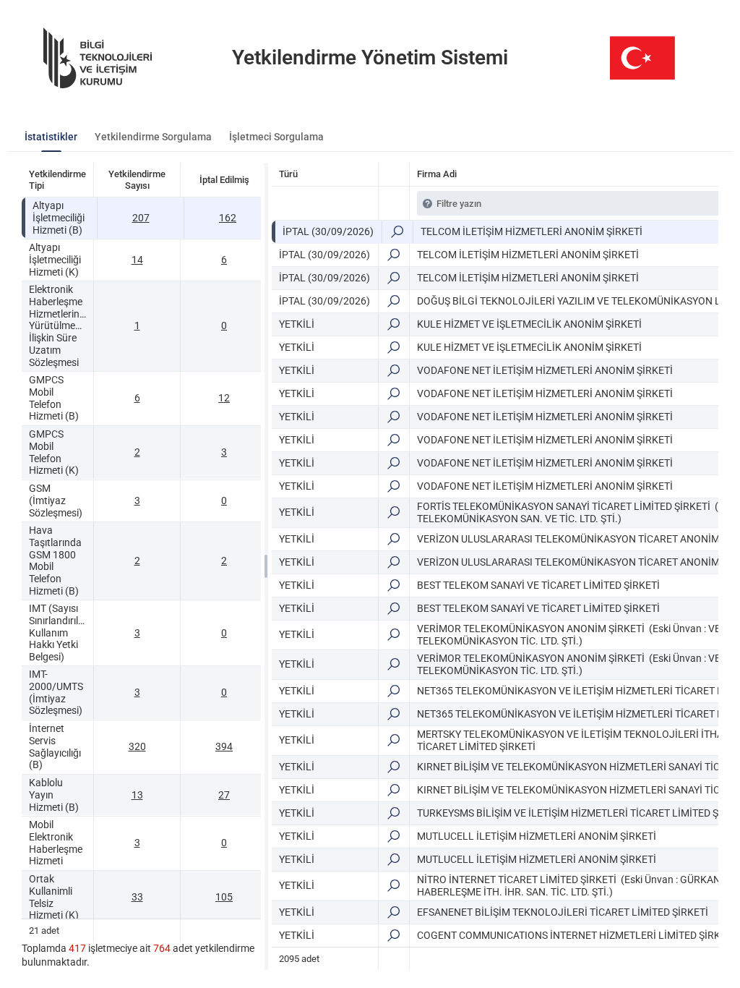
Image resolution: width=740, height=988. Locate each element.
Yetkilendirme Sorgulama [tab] (153, 136)
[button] (397, 231)
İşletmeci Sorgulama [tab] (276, 136)
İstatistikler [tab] (51, 136)
